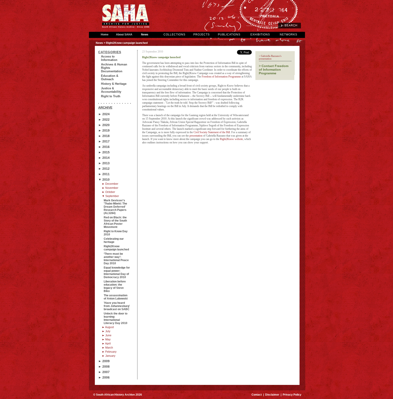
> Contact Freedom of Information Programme (273, 69)
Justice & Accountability (111, 90)
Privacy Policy (292, 394)
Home (104, 34)
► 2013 (104, 163)
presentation (195, 135)
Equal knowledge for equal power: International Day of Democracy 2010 (117, 272)
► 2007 (104, 372)
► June (106, 335)
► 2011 (104, 174)
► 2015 (104, 152)
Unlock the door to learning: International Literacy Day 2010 (115, 318)
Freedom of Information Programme (221, 76)
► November (110, 188)
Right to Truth (110, 96)
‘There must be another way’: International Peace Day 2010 (116, 258)
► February (109, 351)
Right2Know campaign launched (116, 248)
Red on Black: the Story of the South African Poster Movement (115, 222)
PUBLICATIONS (229, 34)
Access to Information (109, 58)
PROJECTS (201, 34)
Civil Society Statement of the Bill (212, 132)
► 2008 (104, 366)
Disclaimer (272, 394)
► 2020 (104, 125)
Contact (257, 394)
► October (108, 192)
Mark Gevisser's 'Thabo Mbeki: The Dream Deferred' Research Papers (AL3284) (115, 207)
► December (110, 183)
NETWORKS (288, 34)
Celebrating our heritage (114, 240)
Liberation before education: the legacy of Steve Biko (115, 286)
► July (106, 331)
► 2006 (104, 377)
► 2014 (104, 158)
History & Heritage (113, 83)
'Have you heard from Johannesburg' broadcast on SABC (117, 306)
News (144, 34)
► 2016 (104, 147)
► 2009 (104, 361)
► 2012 (104, 168)
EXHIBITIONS (260, 34)
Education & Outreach (109, 77)
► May (106, 339)
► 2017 (104, 141)
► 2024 (104, 114)
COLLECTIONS (174, 34)
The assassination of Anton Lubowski (116, 297)
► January (108, 355)
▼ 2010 (104, 179)
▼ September (110, 196)
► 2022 (104, 119)
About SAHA (124, 34)
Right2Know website (231, 139)
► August (108, 327)
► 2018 (104, 136)
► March (107, 347)
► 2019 (104, 130)
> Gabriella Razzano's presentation (270, 57)
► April (106, 343)
